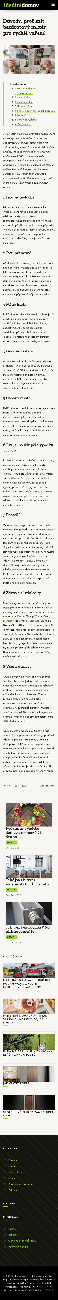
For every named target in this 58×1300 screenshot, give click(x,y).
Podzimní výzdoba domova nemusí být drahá (23, 832)
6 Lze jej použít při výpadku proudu (35, 111)
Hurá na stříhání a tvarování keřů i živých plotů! (28, 1053)
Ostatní (52, 785)
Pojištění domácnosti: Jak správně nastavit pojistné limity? (25, 1019)
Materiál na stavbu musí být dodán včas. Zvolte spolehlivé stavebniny (27, 983)
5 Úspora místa (23, 106)
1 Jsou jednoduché (25, 88)
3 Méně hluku (22, 97)
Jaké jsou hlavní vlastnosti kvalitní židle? (28, 882)
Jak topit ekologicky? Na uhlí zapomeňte (28, 929)
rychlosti (8, 621)
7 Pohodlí (20, 115)
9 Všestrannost (23, 124)
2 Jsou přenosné (24, 93)
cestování (17, 569)
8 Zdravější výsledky (26, 119)
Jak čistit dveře (16, 1083)
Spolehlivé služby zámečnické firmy (28, 1113)
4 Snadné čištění (24, 102)
